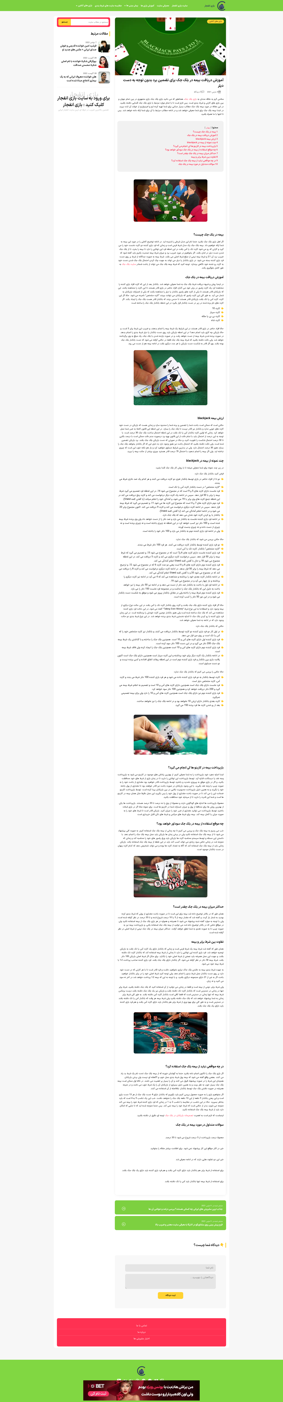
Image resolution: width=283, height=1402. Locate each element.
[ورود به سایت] (141, 690)
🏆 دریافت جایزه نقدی (141, 711)
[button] (141, 701)
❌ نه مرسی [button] (141, 719)
